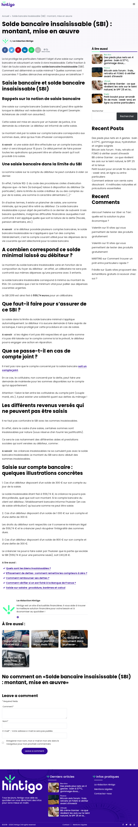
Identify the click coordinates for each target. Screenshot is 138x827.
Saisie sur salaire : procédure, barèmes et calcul (35, 587)
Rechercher (97, 111)
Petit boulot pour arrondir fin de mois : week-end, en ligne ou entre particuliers (114, 173)
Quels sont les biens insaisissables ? (28, 568)
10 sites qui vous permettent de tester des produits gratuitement (112, 232)
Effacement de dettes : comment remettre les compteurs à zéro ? (46, 573)
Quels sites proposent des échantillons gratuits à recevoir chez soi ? (114, 274)
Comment (8, 706)
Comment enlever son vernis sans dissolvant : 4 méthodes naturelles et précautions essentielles (114, 184)
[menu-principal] (134, 4)
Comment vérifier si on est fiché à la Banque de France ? (41, 582)
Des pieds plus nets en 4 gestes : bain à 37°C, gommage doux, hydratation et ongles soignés (114, 141)
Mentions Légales (103, 789)
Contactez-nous (103, 793)
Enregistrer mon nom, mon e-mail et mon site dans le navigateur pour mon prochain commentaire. (32, 742)
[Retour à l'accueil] (63, 4)
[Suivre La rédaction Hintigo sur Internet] (18, 617)
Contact (66, 825)
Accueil (5, 16)
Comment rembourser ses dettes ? (27, 578)
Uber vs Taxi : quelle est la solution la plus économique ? (112, 217)
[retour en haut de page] (131, 812)
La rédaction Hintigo (23, 41)
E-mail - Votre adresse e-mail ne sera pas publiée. (28, 731)
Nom (5, 721)
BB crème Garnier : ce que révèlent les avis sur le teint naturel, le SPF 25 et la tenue (113, 161)
